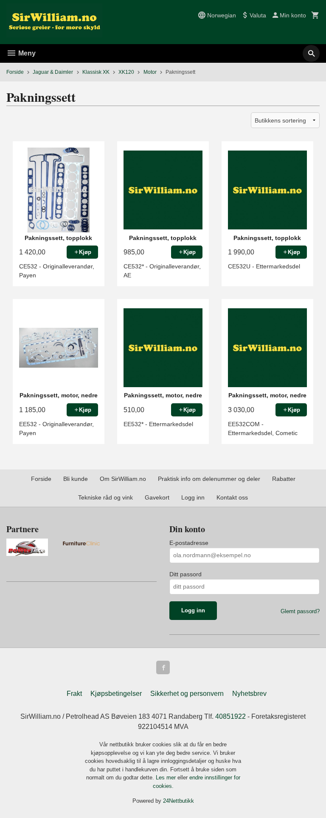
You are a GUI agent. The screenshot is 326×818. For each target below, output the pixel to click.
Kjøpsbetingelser (116, 693)
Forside (15, 72)
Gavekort (157, 497)
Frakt (74, 693)
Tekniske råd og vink (105, 497)
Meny (26, 53)
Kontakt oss (232, 497)
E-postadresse (188, 542)
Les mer (166, 777)
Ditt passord (185, 574)
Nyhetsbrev (249, 693)
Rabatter (283, 478)
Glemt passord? (300, 611)
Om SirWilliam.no (123, 478)
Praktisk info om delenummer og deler (209, 478)
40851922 (230, 716)
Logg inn (193, 497)
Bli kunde (75, 478)
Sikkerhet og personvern (187, 693)
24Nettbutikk (178, 801)
